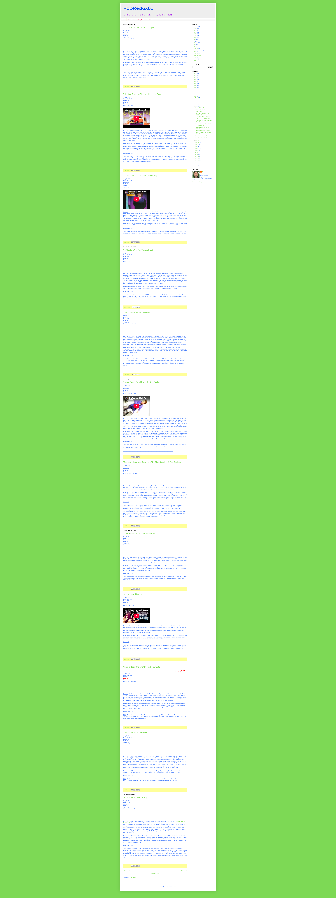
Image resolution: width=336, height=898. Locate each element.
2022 (195, 75)
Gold (195, 39)
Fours (195, 35)
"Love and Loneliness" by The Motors (139, 533)
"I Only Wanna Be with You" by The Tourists (141, 382)
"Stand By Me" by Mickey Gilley (136, 312)
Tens (195, 44)
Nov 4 (196, 146)
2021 (195, 77)
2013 (195, 94)
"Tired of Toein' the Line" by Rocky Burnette (141, 667)
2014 (195, 92)
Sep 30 (197, 156)
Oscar (195, 57)
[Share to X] (135, 86)
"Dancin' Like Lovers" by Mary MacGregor (141, 176)
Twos (195, 46)
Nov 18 (197, 142)
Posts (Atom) (133, 877)
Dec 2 (196, 106)
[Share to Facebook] (137, 86)
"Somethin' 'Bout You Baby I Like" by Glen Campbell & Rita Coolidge (152, 462)
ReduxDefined (132, 19)
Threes (195, 42)
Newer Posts (127, 870)
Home (123, 19)
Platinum (196, 48)
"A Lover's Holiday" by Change (136, 594)
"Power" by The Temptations (135, 733)
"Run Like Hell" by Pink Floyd (135, 797)
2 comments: (127, 307)
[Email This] (132, 86)
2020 (195, 79)
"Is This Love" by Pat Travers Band (138, 250)
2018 (195, 83)
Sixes (195, 28)
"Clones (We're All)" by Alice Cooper (138, 27)
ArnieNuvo (204, 171)
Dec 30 (197, 98)
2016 (195, 88)
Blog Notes (141, 19)
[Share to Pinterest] (139, 86)
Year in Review (197, 55)
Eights (195, 34)
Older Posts (184, 870)
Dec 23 (197, 100)
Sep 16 (197, 161)
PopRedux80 (138, 7)
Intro (195, 60)
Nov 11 (197, 144)
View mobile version (155, 873)
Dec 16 (197, 102)
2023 (195, 73)
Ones (195, 51)
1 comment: (126, 86)
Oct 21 (197, 150)
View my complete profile (198, 182)
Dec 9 (196, 104)
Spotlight (196, 53)
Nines (195, 37)
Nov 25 (197, 140)
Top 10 (195, 32)
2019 (195, 81)
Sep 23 (197, 159)
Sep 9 (196, 163)
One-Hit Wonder (198, 50)
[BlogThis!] (134, 86)
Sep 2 (196, 165)
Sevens (195, 26)
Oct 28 (197, 148)
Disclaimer (150, 19)
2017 (195, 86)
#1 (194, 41)
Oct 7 (196, 154)
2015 (195, 90)
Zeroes (195, 59)
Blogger (174, 886)
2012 (195, 96)
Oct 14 (197, 152)
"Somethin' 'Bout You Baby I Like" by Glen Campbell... (203, 124)
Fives (195, 30)
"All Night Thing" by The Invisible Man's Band (142, 94)
